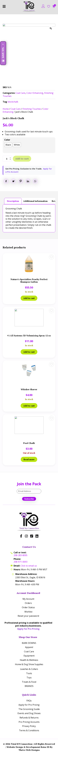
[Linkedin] (37, 536)
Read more (29, 459)
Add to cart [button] (29, 298)
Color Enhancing (34, 92)
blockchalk (13, 101)
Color (7, 140)
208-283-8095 (20, 555)
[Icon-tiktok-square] (31, 536)
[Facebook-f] (21, 536)
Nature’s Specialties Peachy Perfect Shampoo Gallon (29, 280)
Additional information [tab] (35, 201)
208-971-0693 (20, 561)
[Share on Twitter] (13, 181)
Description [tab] (13, 201)
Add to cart (22, 158)
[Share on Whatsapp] (35, 181)
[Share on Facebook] (6, 181)
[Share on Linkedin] (28, 181)
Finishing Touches (32, 108)
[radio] (8, 145)
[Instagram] (26, 536)
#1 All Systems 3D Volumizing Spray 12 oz (29, 335)
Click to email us (29, 565)
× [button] (3, 44)
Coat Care (20, 92)
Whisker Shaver (29, 389)
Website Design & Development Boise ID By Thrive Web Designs (29, 748)
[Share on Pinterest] (20, 181)
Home (6, 108)
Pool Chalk (29, 443)
